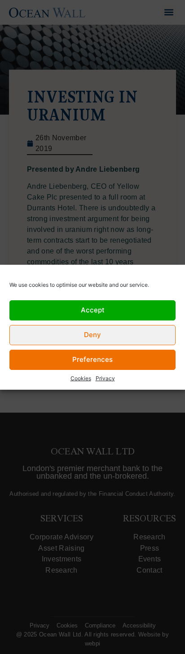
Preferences (92, 359)
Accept (93, 310)
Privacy (105, 378)
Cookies (80, 378)
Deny (92, 334)
